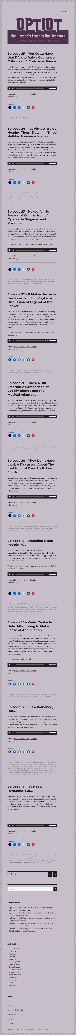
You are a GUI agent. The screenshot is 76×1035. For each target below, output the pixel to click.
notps (24, 770)
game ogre (52, 604)
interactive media (33, 605)
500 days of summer (39, 762)
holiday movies (38, 197)
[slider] (53, 88)
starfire (43, 860)
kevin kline (30, 281)
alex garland (36, 694)
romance (53, 199)
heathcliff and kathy (23, 768)
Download (33, 94)
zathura (26, 611)
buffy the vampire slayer (19, 766)
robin (33, 860)
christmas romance (51, 195)
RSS (17, 97)
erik (54, 857)
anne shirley (45, 855)
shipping (10, 772)
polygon (26, 607)
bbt (36, 764)
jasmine (51, 768)
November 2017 (15, 969)
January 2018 (14, 964)
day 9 (40, 604)
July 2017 (12, 980)
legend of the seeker (18, 372)
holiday (30, 197)
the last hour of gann (41, 530)
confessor (35, 370)
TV (39, 372)
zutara (36, 862)
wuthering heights (40, 774)
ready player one (35, 607)
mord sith (28, 372)
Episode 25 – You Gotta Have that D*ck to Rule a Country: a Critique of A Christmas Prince (32, 57)
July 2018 (12, 951)
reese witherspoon (30, 450)
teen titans (49, 860)
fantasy (41, 370)
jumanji (41, 605)
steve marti (26, 283)
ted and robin (32, 772)
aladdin (48, 762)
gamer (10, 605)
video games (36, 609)
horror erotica (53, 526)
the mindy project (49, 772)
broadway (33, 446)
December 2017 (14, 967)
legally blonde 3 (29, 448)
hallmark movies (23, 197)
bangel (32, 764)
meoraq (27, 528)
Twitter (10, 1019)
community (34, 604)
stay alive (12, 609)
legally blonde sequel (40, 448)
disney (51, 766)
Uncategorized (32, 279)
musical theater (20, 450)
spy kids (49, 607)
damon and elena (32, 766)
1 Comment (52, 530)
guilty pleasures (12, 197)
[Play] (10, 88)
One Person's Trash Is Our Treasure (18, 1029)
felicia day (46, 604)
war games (43, 609)
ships (15, 772)
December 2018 (15, 949)
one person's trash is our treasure (36, 199)
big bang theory (42, 764)
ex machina (19, 696)
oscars (36, 696)
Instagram (11, 1023)
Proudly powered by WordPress (39, 1029)
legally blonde (19, 448)
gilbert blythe (12, 858)
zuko (32, 862)
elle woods (49, 446)
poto (12, 860)
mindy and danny (13, 770)
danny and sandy (43, 766)
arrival (14, 696)
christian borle (41, 446)
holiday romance (48, 197)
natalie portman (29, 696)
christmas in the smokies (25, 195)
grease (14, 768)
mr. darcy (42, 858)
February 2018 (14, 962)
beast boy (29, 857)
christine (50, 857)
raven (29, 860)
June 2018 (12, 954)
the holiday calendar (14, 200)
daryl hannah (12, 281)
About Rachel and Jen (16, 1010)
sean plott (44, 607)
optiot (48, 199)
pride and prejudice (21, 860)
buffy (49, 764)
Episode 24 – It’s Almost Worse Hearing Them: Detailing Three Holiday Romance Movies (32, 132)
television (35, 372)
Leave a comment (41, 118)
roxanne (19, 283)
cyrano (41, 279)
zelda (28, 862)
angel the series (24, 764)
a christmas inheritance (40, 193)
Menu (64, 12)
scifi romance (31, 530)
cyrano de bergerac (49, 279)
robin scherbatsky (43, 770)
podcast (14, 283)
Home (10, 996)
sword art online (20, 609)
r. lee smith (22, 530)
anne (40, 855)
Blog (9, 1001)
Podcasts (31, 118)
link (29, 858)
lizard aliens (20, 528)
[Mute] (50, 88)
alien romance (44, 526)
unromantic (11, 774)
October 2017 (14, 972)
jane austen (19, 858)
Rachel (12, 118)
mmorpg (21, 607)
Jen (11, 193)
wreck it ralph (19, 611)
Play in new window (21, 94)
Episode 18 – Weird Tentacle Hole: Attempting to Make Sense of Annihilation (30, 626)
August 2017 (13, 977)
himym (31, 768)
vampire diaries (29, 774)
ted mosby (40, 772)
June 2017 (12, 982)
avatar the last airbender (18, 857)
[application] (32, 88)
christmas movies (39, 195)
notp (20, 770)
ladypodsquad (12, 199)
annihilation (44, 694)
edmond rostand (21, 281)
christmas (15, 195)
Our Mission (12, 1014)
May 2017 (12, 985)
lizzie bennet (35, 858)
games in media (17, 605)
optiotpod (11, 530)
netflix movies (21, 199)
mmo (16, 607)
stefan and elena (22, 772)
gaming (25, 605)
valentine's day (19, 774)
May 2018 (12, 957)
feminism (46, 370)
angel (17, 764)
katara (26, 858)
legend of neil (49, 605)
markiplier (11, 607)
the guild (29, 609)
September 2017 (15, 975)
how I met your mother (41, 768)
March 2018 (13, 959)
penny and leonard (32, 770)
